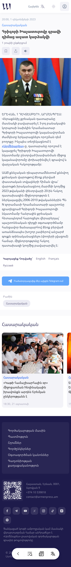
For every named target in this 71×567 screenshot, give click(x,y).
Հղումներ (14, 443)
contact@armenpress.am (42, 497)
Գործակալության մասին (26, 430)
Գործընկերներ (19, 449)
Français (53, 258)
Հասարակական (16, 303)
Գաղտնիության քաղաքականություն (23, 463)
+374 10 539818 (36, 492)
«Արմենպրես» (13, 146)
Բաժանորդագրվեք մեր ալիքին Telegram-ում (38, 281)
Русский (8, 265)
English (40, 258)
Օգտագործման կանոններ (28, 455)
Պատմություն (18, 436)
